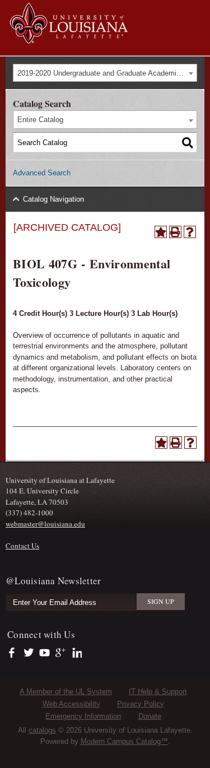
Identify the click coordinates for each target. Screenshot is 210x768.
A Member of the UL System (66, 691)
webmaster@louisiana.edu (45, 524)
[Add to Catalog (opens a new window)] (161, 232)
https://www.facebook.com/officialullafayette (14, 653)
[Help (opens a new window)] (190, 232)
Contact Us (22, 546)
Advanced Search (42, 173)
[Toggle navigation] (195, 10)
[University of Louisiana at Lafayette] (68, 38)
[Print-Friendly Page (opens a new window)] (175, 232)
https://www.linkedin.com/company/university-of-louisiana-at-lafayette (76, 653)
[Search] (187, 142)
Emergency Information (83, 716)
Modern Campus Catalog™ (124, 741)
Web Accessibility (71, 704)
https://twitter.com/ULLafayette (29, 653)
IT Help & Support (158, 691)
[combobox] (105, 73)
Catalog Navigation (53, 199)
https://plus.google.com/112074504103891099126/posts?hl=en (61, 653)
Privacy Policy (140, 704)
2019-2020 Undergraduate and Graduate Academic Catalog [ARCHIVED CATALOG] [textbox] (107, 73)
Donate (149, 716)
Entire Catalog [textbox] (40, 119)
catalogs (42, 730)
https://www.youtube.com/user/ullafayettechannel (44, 653)
